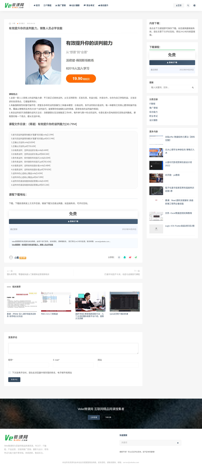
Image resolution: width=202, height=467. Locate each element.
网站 (100, 360)
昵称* (10, 360)
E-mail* (56, 360)
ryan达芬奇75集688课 (119, 314)
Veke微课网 (16, 245)
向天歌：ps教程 (172, 175)
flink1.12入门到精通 (49, 314)
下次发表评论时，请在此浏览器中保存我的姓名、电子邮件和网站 (42, 373)
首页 (37, 5)
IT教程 (48, 5)
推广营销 (61, 5)
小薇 (16, 258)
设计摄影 (75, 5)
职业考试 (90, 5)
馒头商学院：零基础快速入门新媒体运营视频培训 (28, 274)
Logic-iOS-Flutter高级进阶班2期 (179, 226)
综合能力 (22, 23)
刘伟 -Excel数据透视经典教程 (178, 213)
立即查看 (94, 417)
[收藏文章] (119, 257)
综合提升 (104, 5)
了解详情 (108, 417)
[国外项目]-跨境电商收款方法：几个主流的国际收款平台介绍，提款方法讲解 (89, 316)
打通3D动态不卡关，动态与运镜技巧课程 (122, 274)
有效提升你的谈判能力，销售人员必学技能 (37, 245)
